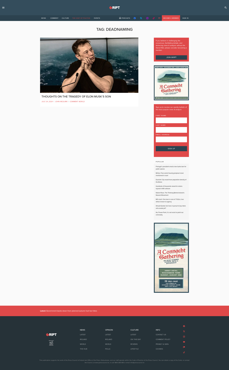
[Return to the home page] (51, 334)
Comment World (77, 102)
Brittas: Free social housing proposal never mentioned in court (170, 174)
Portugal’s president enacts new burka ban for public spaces (171, 168)
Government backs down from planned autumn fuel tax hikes (68, 311)
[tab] (43, 18)
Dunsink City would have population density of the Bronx (171, 181)
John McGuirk (61, 102)
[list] (89, 339)
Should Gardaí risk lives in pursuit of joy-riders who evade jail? (171, 207)
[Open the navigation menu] (3, 7)
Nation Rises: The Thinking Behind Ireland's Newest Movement (170, 194)
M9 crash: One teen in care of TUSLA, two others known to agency (170, 200)
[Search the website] (226, 7)
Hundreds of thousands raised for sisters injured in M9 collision (169, 187)
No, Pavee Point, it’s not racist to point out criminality (169, 214)
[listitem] (89, 334)
